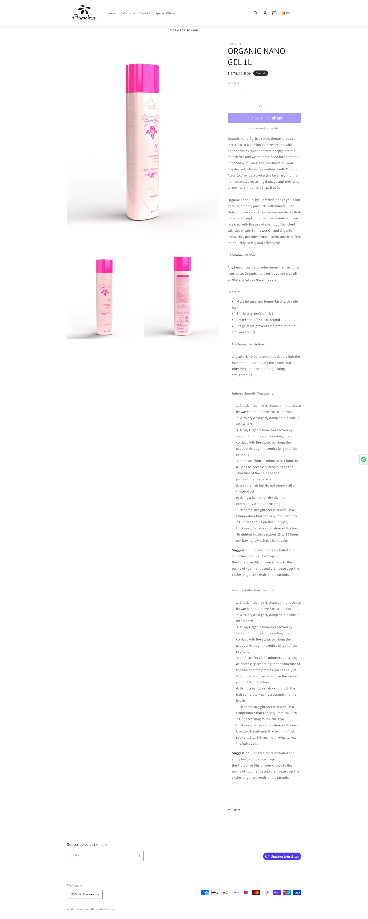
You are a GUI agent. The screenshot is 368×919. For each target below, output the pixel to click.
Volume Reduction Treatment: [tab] (255, 590)
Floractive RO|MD (85, 909)
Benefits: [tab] (234, 292)
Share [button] (236, 810)
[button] (127, 13)
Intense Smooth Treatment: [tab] (253, 393)
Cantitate (233, 82)
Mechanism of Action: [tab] (248, 344)
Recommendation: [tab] (242, 255)
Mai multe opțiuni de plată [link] (264, 128)
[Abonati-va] (138, 856)
